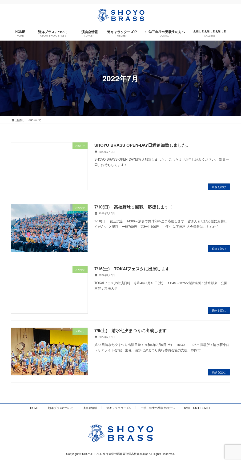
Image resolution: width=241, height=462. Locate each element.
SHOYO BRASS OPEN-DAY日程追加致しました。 (142, 145)
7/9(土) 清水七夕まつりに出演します (130, 330)
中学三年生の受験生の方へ (158, 408)
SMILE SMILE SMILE (197, 408)
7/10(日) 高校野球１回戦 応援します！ (133, 207)
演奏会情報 (90, 408)
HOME (34, 408)
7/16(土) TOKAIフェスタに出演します (131, 269)
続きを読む (219, 187)
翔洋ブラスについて (60, 408)
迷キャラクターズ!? (118, 408)
